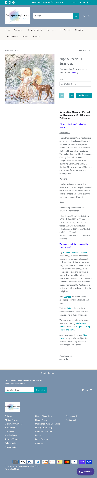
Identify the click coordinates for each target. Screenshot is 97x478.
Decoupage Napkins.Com (29, 466)
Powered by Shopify (12, 469)
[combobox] (53, 16)
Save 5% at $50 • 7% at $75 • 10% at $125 (48, 2)
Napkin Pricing (41, 420)
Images (38, 435)
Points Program (41, 439)
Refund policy (11, 443)
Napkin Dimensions (43, 416)
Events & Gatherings (44, 428)
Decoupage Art (72, 416)
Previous (82, 50)
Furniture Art (71, 420)
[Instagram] (10, 2)
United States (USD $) (80, 2)
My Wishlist (10, 428)
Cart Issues (9, 431)
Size (61, 79)
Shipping (8, 416)
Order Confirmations (13, 424)
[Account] (84, 15)
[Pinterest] (13, 2)
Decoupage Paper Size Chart (47, 424)
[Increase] (71, 95)
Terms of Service (12, 439)
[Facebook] (6, 2)
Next (90, 50)
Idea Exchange (11, 435)
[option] (30, 79)
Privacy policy (11, 447)
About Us (39, 443)
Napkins (15, 50)
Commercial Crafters (44, 431)
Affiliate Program (12, 420)
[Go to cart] (89, 15)
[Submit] (76, 16)
